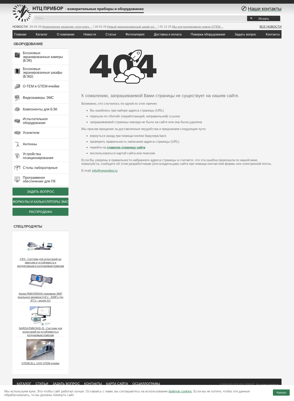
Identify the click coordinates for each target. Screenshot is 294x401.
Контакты (273, 34)
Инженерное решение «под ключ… (67, 26)
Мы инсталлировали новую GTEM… (197, 26)
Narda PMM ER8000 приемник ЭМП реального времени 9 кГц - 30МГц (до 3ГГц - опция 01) (40, 297)
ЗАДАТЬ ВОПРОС (66, 384)
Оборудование (28, 44)
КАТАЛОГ (24, 384)
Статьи (110, 34)
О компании (65, 34)
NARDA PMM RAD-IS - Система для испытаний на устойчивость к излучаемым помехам (40, 332)
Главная (20, 34)
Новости (90, 34)
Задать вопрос (245, 34)
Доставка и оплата (167, 34)
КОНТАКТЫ (93, 384)
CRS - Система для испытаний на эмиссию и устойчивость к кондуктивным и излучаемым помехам (40, 263)
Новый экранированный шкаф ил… (132, 26)
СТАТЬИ (42, 384)
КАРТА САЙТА (117, 384)
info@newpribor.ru (105, 170)
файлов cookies (180, 391)
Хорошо (281, 392)
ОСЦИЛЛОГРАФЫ (146, 384)
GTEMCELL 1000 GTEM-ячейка (40, 363)
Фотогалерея (134, 34)
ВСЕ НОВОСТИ (271, 26)
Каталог (41, 34)
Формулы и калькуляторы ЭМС (40, 202)
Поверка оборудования (208, 34)
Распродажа (40, 212)
